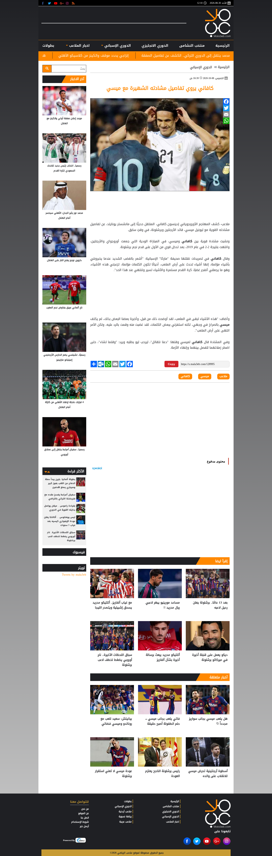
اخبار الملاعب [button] (78, 45)
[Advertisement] (160, 295)
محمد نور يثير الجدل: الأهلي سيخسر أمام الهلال (64, 215)
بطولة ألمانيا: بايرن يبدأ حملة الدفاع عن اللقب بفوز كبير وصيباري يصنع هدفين (60, 483)
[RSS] (73, 3)
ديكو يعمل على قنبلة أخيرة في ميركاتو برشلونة (210, 657)
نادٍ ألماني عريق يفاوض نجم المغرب (64, 307)
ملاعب (223, 376)
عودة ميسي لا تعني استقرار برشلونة (113, 774)
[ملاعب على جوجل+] (61, 3)
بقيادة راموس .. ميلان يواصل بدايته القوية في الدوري (59, 508)
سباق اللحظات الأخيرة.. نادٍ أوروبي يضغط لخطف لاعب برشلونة (115, 659)
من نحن (85, 809)
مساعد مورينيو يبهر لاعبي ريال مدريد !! (163, 605)
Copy (171, 364)
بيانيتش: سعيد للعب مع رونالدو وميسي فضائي (116, 721)
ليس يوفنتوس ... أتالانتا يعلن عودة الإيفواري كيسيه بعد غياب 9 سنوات (59, 521)
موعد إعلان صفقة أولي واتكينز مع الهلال (64, 121)
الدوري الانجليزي (155, 45)
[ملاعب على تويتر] (49, 3)
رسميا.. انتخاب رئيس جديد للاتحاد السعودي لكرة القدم (64, 168)
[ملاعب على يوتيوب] (55, 3)
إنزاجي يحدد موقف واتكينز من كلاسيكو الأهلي (140, 55)
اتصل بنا (85, 817)
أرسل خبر (84, 826)
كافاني (187, 241)
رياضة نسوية (125, 816)
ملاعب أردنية (125, 811)
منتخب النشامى (192, 45)
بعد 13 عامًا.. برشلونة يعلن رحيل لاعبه (210, 605)
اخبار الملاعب (172, 821)
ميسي (224, 325)
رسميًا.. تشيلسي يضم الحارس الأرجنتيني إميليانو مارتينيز (64, 357)
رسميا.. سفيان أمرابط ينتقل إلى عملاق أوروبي (64, 452)
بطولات (128, 801)
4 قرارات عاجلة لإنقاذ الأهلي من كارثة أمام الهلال (64, 404)
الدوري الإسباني (117, 45)
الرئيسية (222, 45)
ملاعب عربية (125, 821)
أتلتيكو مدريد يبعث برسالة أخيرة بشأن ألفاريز (163, 657)
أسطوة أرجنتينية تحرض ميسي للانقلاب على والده (208, 774)
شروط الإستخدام (80, 822)
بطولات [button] (48, 45)
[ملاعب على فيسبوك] (43, 3)
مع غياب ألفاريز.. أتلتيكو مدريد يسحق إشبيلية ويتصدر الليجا (112, 605)
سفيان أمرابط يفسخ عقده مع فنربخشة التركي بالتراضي (59, 497)
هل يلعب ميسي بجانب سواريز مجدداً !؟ (208, 721)
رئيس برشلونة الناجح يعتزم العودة (162, 774)
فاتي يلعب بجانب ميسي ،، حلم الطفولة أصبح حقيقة (162, 721)
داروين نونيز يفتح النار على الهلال (64, 260)
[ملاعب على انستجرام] (67, 3)
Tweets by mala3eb (74, 574)
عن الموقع (83, 813)
